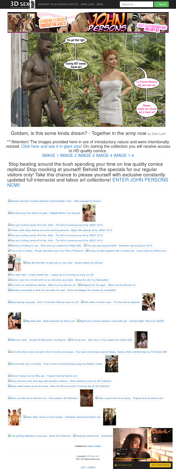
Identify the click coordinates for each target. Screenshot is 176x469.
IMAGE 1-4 (124, 155)
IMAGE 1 (50, 155)
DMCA (91, 467)
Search (162, 4)
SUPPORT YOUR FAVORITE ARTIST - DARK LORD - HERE (70, 4)
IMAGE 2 (68, 155)
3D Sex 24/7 (94, 456)
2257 (83, 467)
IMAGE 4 (104, 155)
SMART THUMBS (94, 446)
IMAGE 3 (86, 155)
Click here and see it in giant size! (51, 146)
